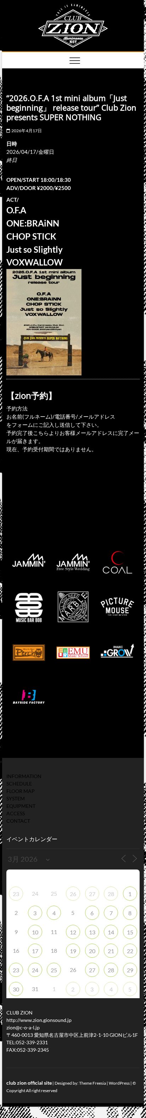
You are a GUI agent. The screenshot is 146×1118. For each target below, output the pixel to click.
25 (54, 970)
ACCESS (15, 813)
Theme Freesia (92, 1083)
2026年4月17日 (26, 130)
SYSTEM (15, 798)
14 (111, 932)
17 (35, 950)
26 (73, 893)
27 (92, 893)
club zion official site (29, 1083)
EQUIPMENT (20, 806)
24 (35, 970)
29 (130, 970)
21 (111, 950)
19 (73, 950)
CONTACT (18, 821)
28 (111, 893)
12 (73, 932)
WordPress (119, 1083)
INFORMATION (23, 776)
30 (16, 989)
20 (92, 950)
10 (35, 932)
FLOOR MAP (20, 791)
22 (130, 950)
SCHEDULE (19, 784)
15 (130, 932)
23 (16, 893)
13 (92, 932)
